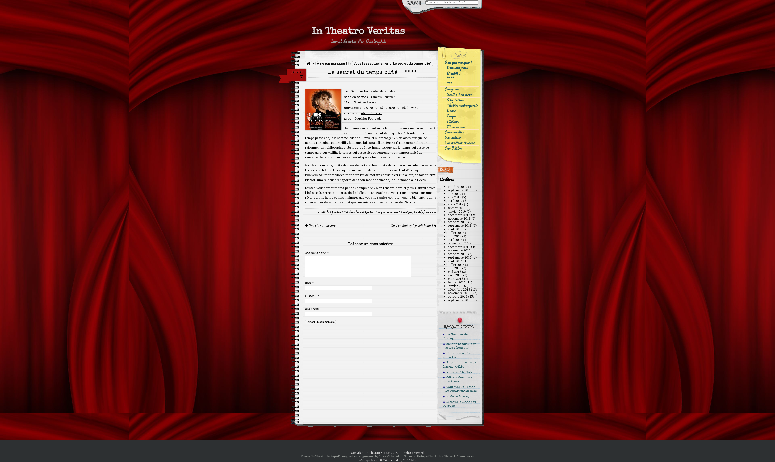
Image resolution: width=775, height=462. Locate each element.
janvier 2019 (457, 211)
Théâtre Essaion (366, 102)
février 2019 (457, 208)
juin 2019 (454, 193)
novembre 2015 (459, 293)
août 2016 (455, 261)
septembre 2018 (460, 225)
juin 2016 (454, 268)
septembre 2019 (460, 190)
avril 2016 (455, 275)
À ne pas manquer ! (332, 63)
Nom (309, 283)
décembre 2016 (459, 247)
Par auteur (453, 137)
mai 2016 (454, 271)
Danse (451, 110)
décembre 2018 (459, 215)
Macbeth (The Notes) (460, 372)
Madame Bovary (457, 396)
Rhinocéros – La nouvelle (457, 355)
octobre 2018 (457, 222)
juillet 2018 (456, 232)
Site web (312, 309)
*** (449, 84)
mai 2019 (454, 197)
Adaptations (456, 100)
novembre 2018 (459, 218)
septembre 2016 (460, 257)
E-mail (312, 296)
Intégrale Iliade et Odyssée (459, 404)
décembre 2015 (459, 289)
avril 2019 (455, 200)
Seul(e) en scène (425, 212)
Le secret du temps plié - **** (372, 73)
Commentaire (317, 253)
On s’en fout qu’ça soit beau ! (412, 225)
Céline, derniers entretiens (457, 379)
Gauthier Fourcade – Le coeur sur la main (460, 389)
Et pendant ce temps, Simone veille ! (460, 364)
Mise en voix (456, 127)
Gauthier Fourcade (364, 91)
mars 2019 (455, 204)
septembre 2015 (460, 300)
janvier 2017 (457, 243)
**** (450, 78)
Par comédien (454, 132)
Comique (406, 212)
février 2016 (457, 282)
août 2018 (455, 229)
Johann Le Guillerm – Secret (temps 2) (459, 346)
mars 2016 (455, 278)
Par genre (452, 89)
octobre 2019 (457, 186)
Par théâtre (453, 148)
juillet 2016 (456, 264)
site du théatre (371, 113)
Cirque (451, 116)
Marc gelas (387, 91)
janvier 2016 (457, 285)
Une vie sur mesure (322, 225)
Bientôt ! (453, 73)
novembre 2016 (459, 250)
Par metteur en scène (460, 142)
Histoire (453, 121)
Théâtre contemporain (462, 105)
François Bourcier (382, 96)
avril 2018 (455, 239)
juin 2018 (454, 236)
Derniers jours (457, 68)
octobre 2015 (457, 296)
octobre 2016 (457, 254)
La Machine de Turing (455, 336)
